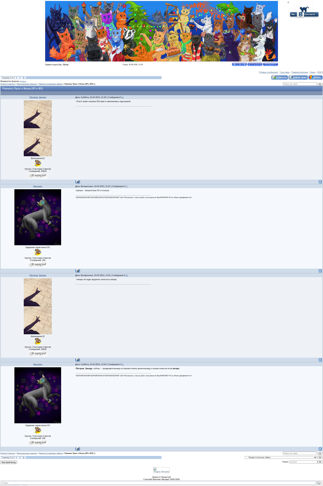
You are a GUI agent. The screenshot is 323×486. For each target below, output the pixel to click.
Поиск (313, 72)
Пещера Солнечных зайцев (50, 84)
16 (122, 97)
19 (122, 364)
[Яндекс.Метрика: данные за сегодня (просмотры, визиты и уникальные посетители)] (161, 470)
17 (126, 186)
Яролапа (37, 186)
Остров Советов (7, 84)
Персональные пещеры (27, 84)
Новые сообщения (269, 72)
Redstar (23, 81)
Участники (285, 72)
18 (126, 275)
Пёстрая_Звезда (38, 97)
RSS (319, 72)
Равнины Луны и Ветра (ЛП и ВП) (78, 84)
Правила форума (299, 72)
